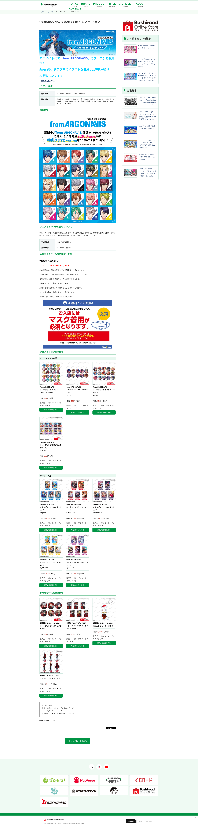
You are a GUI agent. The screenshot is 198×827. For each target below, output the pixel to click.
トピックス (50, 12)
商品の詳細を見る (51, 410)
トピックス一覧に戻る (78, 741)
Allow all (130, 821)
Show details (148, 821)
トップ (41, 12)
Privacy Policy (79, 823)
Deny (140, 821)
